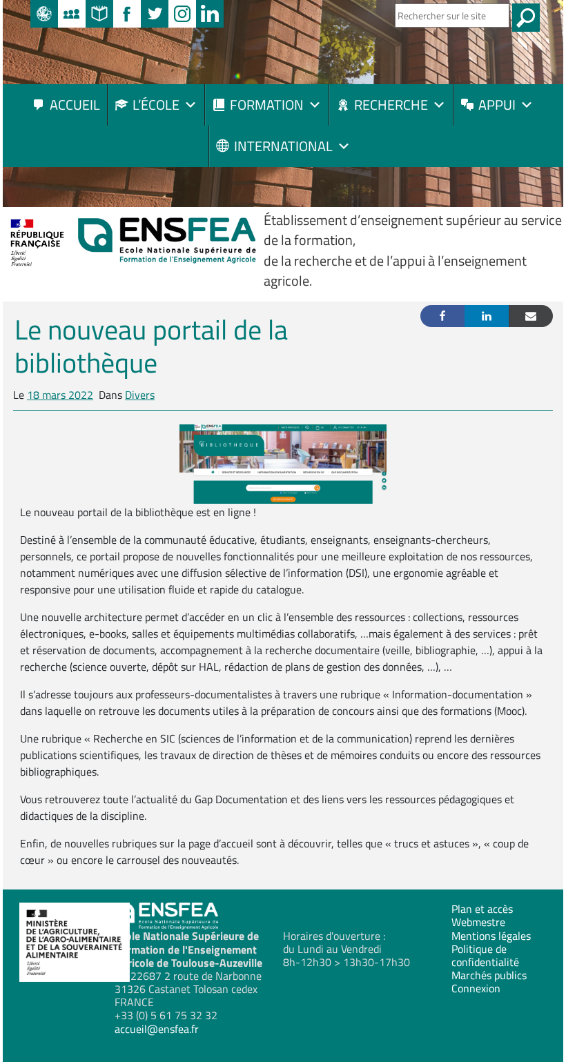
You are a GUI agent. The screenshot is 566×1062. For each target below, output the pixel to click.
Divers (140, 394)
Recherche (391, 104)
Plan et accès (482, 909)
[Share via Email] (531, 316)
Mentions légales (491, 935)
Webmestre (478, 922)
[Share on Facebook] (442, 316)
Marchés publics (489, 975)
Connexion (475, 988)
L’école (156, 104)
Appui (497, 104)
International (283, 146)
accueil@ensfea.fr (157, 1029)
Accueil (75, 104)
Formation (267, 104)
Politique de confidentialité (485, 955)
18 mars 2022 (60, 394)
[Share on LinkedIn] (487, 316)
